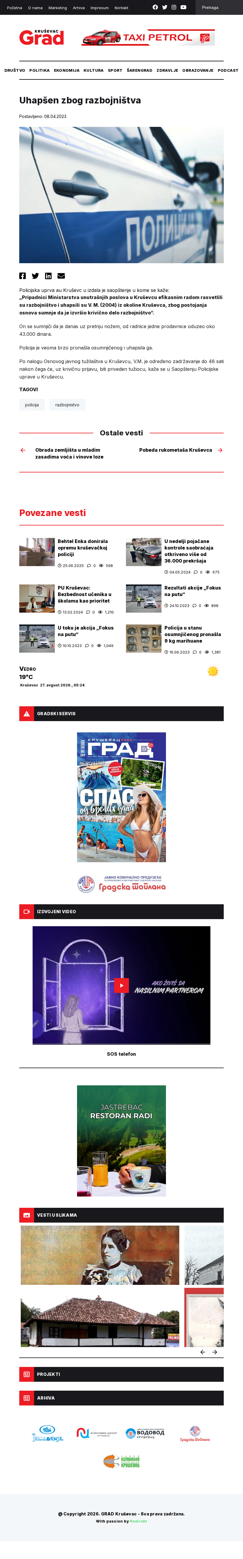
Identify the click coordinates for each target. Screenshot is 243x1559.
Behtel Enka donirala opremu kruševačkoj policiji (83, 547)
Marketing (58, 7)
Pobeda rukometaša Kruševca (175, 450)
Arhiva (79, 7)
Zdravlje (167, 70)
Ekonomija (67, 70)
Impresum (100, 7)
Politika (39, 70)
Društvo (14, 70)
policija (32, 404)
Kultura (94, 70)
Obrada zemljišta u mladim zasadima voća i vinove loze (69, 453)
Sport (115, 70)
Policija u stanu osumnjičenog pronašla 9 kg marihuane (192, 634)
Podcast (228, 70)
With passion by (121, 1521)
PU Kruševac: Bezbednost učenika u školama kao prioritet (84, 594)
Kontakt (121, 7)
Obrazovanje (197, 70)
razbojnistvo (67, 404)
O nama (35, 7)
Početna (14, 7)
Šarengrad (140, 70)
